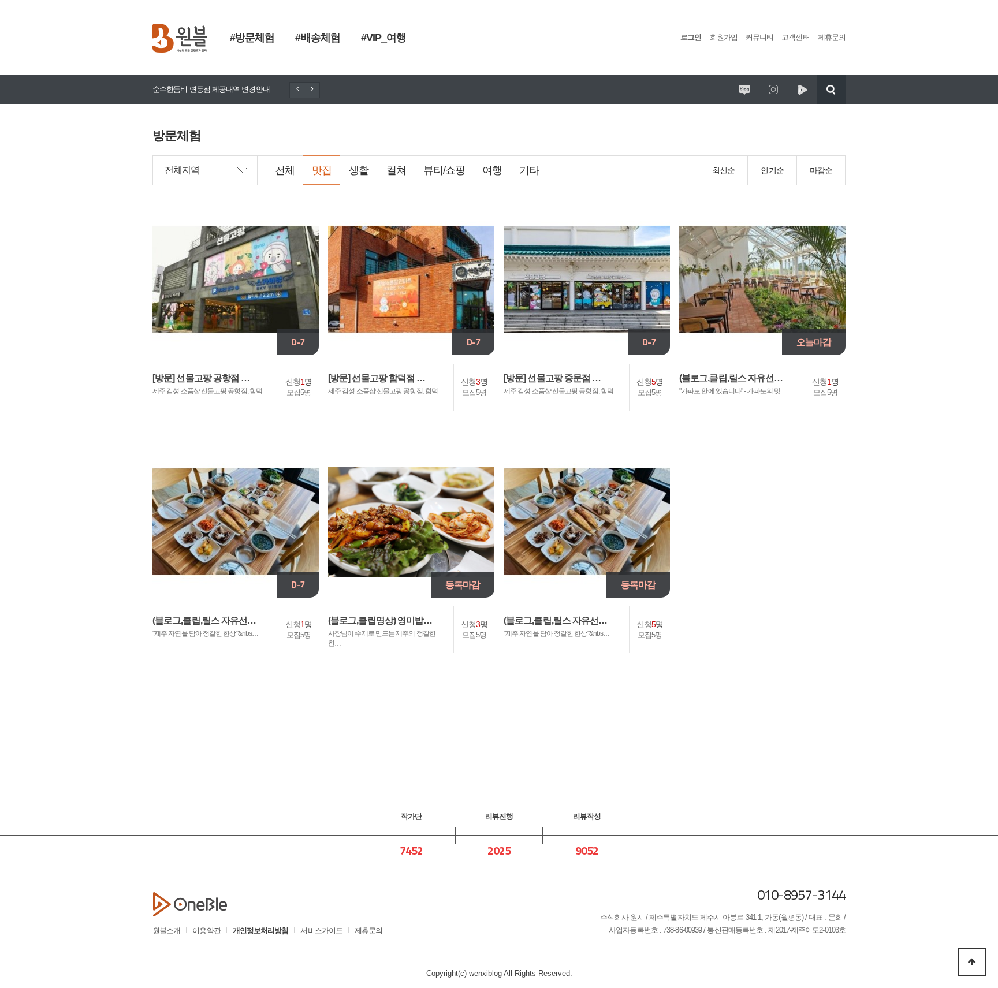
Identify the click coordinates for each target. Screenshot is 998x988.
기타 (529, 170)
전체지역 (182, 170)
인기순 (772, 170)
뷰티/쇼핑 (444, 170)
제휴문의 (832, 37)
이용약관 (206, 930)
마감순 (821, 170)
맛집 (322, 170)
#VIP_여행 (384, 37)
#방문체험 (252, 37)
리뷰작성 (587, 816)
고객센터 (795, 37)
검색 (831, 89)
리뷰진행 (499, 816)
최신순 (723, 170)
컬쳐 (396, 170)
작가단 (411, 816)
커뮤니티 (759, 37)
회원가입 (724, 37)
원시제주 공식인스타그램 (773, 89)
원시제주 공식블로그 (744, 89)
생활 (358, 170)
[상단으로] (972, 962)
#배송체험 (317, 37)
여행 (492, 170)
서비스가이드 (321, 930)
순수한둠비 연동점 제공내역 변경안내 (211, 89)
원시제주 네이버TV (802, 89)
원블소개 (166, 930)
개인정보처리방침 (261, 930)
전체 (285, 170)
